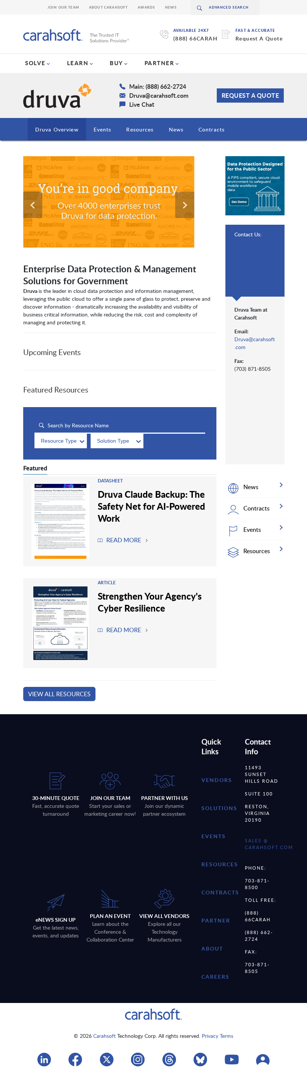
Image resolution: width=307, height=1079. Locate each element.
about (212, 948)
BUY (116, 63)
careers (215, 976)
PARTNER (159, 63)
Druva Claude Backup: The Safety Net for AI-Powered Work (151, 506)
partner (215, 920)
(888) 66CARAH (195, 38)
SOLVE (35, 63)
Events (103, 129)
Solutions (219, 808)
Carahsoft (104, 1035)
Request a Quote (250, 95)
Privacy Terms (217, 1035)
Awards (146, 7)
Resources (140, 129)
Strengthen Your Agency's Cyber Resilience (150, 601)
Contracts (211, 129)
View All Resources (59, 694)
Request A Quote (259, 38)
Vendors (216, 780)
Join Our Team (63, 7)
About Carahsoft (108, 7)
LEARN (78, 63)
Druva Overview (57, 129)
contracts (220, 892)
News (171, 7)
